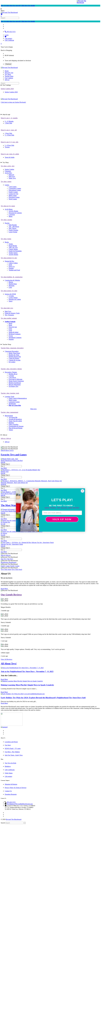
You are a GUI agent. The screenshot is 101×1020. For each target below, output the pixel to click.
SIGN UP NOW (62, 519)
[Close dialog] (82, 491)
